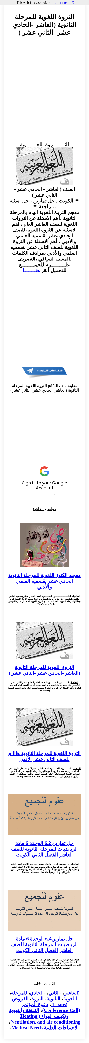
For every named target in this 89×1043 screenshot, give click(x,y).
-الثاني (54, 993)
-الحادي (38, 993)
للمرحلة (19, 993)
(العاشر (72, 993)
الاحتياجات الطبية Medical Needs (45, 1027)
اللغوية (70, 998)
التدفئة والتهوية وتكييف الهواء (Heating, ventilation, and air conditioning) (44, 1016)
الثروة (37, 998)
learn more (60, 2)
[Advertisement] (44, 93)
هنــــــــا (31, 270)
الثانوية (53, 998)
